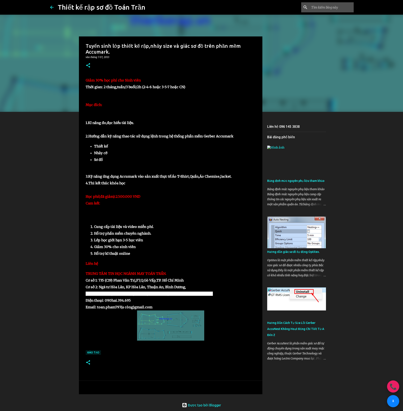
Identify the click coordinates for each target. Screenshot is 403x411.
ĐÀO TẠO (93, 352)
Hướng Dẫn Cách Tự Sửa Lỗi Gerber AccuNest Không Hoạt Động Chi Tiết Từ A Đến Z (295, 329)
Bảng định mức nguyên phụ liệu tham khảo (295, 180)
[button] (88, 65)
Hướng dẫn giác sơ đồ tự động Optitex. (293, 251)
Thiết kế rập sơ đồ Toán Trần (101, 7)
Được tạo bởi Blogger (204, 405)
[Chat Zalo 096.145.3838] (393, 401)
